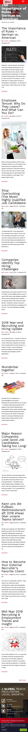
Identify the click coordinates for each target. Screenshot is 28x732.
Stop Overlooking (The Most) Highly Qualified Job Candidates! (14, 197)
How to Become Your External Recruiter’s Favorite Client (14, 566)
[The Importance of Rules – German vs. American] (14, 54)
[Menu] (23, 1)
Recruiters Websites (7, 723)
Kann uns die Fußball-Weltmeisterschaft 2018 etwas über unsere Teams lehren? (13, 511)
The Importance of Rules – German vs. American (14, 32)
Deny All (4, 729)
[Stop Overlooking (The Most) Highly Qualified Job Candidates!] (14, 220)
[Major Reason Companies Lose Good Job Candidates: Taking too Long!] (14, 463)
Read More (5, 91)
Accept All (23, 729)
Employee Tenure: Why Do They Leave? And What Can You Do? (13, 107)
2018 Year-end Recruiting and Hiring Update (13, 326)
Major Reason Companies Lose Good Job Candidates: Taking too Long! (14, 440)
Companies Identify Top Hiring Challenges (11, 264)
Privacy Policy (5, 721)
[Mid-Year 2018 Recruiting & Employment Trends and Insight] (14, 642)
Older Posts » (22, 680)
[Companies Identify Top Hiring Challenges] (14, 282)
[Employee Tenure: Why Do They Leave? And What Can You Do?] (14, 140)
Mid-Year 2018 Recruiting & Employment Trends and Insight (12, 618)
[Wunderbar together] (14, 387)
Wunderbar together (10, 368)
